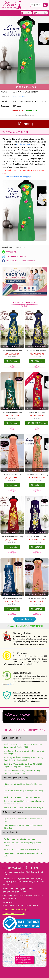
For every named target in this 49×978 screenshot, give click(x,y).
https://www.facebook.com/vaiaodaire (20, 261)
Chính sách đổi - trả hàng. (14, 913)
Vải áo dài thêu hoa (37, 413)
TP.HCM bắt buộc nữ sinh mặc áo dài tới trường (23, 849)
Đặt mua (13, 361)
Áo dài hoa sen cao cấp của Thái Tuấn (19, 839)
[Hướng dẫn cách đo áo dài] (25, 722)
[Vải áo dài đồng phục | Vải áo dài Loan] (25, 295)
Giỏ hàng (41, 13)
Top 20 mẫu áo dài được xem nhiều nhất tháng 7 (23, 808)
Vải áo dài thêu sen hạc (12, 351)
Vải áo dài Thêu (19, 97)
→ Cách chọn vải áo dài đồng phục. (17, 177)
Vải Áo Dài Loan (23, 145)
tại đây (9, 684)
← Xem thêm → (24, 619)
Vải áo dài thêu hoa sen (12, 413)
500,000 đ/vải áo (38, 423)
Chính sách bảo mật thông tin (16, 909)
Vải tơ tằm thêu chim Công (37, 475)
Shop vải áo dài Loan (20, 868)
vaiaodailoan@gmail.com (16, 256)
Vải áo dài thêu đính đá (37, 598)
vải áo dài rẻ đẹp (26, 872)
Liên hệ (27, 13)
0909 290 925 (11, 252)
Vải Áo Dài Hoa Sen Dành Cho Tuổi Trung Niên (22, 797)
